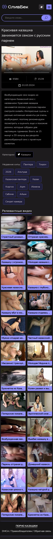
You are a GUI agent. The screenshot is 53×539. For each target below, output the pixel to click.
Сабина (9, 194)
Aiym (22, 186)
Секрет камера (13, 201)
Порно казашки (26, 526)
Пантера (28, 164)
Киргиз (9, 186)
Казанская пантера (15, 179)
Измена (35, 186)
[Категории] (49, 6)
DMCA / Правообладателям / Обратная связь (26, 531)
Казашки (25, 154)
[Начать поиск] (46, 18)
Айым (23, 194)
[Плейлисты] (41, 6)
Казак (36, 179)
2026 (8, 172)
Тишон (42, 164)
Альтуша (22, 172)
